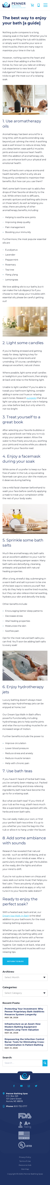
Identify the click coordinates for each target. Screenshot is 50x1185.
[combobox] (25, 977)
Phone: (9, 1106)
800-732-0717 (38, 5)
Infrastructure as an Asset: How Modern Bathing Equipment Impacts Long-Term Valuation (23, 1027)
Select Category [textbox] (13, 993)
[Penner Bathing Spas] (14, 5)
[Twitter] (36, 1086)
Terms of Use (25, 1161)
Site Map (25, 1169)
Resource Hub (25, 1165)
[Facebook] (14, 1086)
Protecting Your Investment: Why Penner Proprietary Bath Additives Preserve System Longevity (24, 1012)
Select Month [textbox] (12, 977)
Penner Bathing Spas (17, 1093)
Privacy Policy (25, 1157)
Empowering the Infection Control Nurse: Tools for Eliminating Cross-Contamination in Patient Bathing (25, 1042)
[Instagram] (29, 1086)
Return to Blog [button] (15, 961)
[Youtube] (21, 1086)
